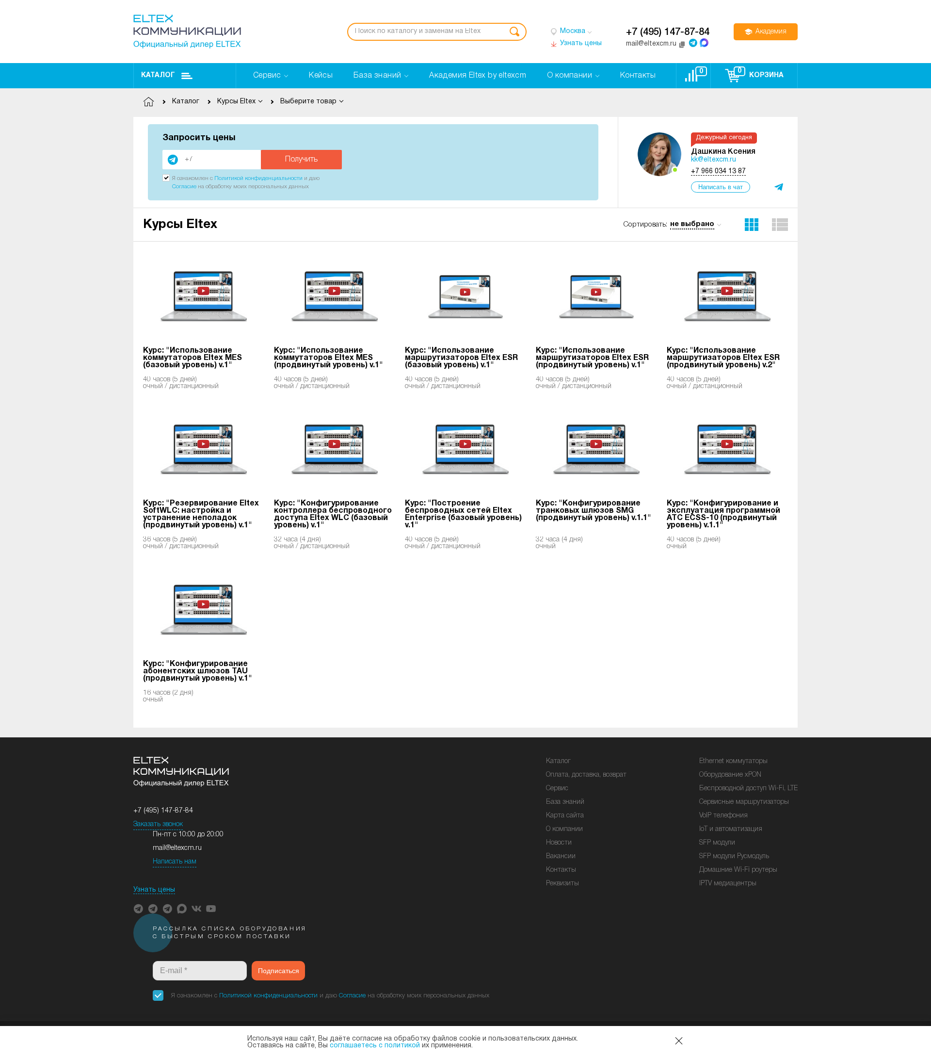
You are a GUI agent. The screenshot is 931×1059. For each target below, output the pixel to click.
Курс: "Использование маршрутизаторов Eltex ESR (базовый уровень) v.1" (461, 358)
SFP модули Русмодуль (734, 856)
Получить (301, 159)
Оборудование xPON (730, 775)
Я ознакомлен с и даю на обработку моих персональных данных (330, 995)
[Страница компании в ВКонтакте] (196, 908)
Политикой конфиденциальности (258, 178)
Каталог (158, 75)
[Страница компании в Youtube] (211, 908)
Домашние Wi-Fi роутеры (738, 870)
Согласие (184, 186)
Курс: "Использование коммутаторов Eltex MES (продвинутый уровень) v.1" (328, 358)
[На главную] (187, 32)
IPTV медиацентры (727, 883)
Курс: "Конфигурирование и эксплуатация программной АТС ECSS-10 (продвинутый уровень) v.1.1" (723, 514)
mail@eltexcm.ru (177, 848)
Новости (559, 843)
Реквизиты (562, 883)
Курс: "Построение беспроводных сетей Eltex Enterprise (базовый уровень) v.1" (463, 514)
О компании (564, 829)
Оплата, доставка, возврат (586, 775)
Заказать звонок (158, 824)
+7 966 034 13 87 (718, 171)
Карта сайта (565, 816)
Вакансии (561, 856)
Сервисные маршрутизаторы (744, 802)
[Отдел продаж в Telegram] (693, 42)
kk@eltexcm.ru (713, 160)
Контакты (561, 870)
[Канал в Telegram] (153, 908)
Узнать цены (154, 890)
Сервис (557, 788)
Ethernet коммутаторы (733, 761)
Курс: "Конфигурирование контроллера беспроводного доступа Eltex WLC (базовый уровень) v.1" (333, 514)
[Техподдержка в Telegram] (167, 908)
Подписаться (278, 971)
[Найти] (514, 31)
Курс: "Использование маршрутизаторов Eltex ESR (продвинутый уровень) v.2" (723, 358)
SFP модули (717, 843)
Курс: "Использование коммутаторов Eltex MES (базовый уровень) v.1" (192, 358)
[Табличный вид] (780, 224)
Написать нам (174, 862)
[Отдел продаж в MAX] (704, 42)
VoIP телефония (723, 816)
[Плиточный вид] (751, 224)
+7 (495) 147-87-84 (667, 32)
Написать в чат (720, 187)
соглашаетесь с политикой (375, 1046)
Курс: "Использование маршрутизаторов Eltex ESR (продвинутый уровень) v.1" (592, 358)
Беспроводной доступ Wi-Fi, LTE (748, 788)
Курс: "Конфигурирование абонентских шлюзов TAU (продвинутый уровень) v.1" (197, 671)
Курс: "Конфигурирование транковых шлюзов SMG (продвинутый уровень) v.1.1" (593, 510)
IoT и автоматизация (730, 829)
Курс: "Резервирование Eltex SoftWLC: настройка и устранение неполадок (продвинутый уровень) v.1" (201, 514)
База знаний (565, 802)
